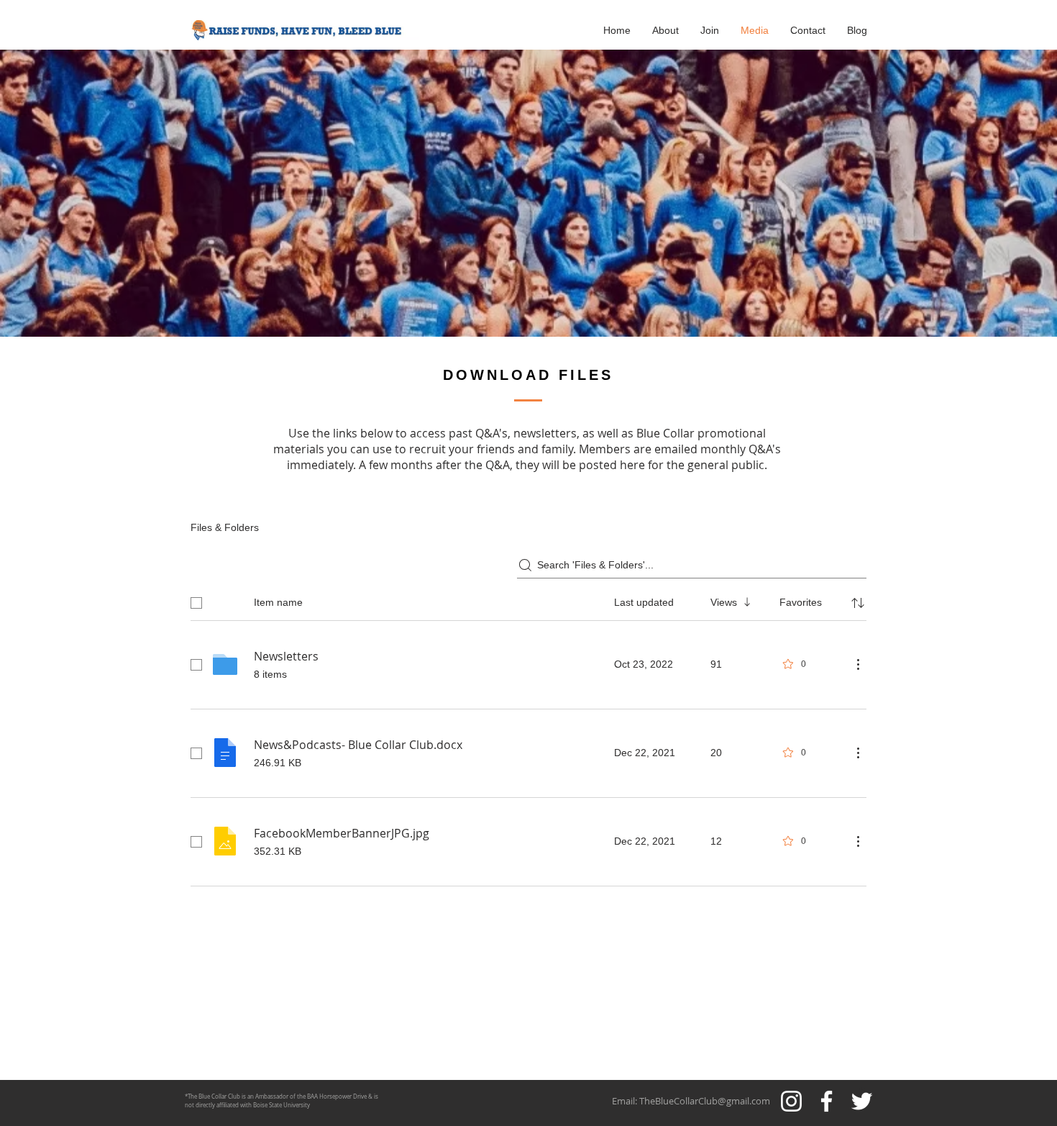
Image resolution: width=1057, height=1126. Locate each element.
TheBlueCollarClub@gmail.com (704, 1100)
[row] (528, 600)
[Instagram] (791, 1101)
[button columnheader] (857, 603)
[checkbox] (196, 603)
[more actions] (857, 664)
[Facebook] (827, 1101)
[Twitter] (862, 1101)
